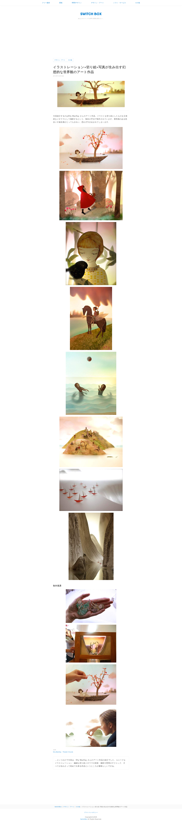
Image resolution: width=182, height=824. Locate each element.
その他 (137, 3)
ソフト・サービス (119, 3)
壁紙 (60, 3)
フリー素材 (46, 3)
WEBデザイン (77, 3)
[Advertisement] (91, 42)
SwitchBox (83, 819)
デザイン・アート (97, 3)
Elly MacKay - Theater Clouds (63, 752)
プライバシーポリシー (91, 812)
